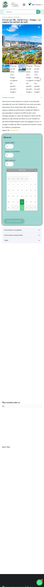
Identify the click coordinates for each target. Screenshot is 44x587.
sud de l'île (14, 130)
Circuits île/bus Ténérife (10, 17)
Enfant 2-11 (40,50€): (12, 152)
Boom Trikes (6, 447)
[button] (24, 4)
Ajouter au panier (14, 221)
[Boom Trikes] (22, 425)
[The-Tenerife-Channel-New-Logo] (5, 5)
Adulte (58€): (10, 143)
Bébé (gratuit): (10, 160)
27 (22, 202)
